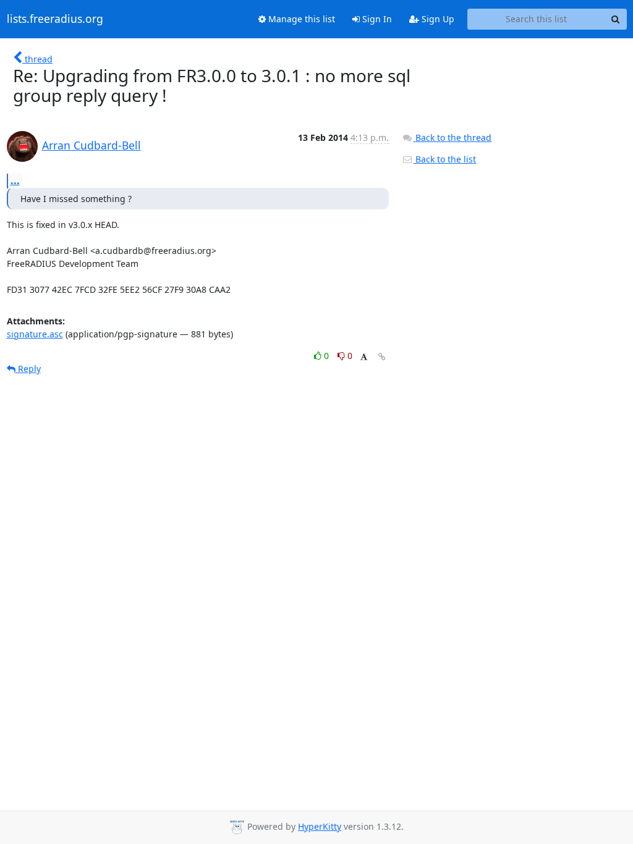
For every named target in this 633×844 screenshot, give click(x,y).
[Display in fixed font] (363, 357)
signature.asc (35, 334)
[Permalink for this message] (382, 356)
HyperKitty (319, 826)
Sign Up (436, 19)
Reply (28, 368)
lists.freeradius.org (55, 19)
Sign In (376, 19)
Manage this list (300, 19)
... (15, 180)
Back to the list (444, 159)
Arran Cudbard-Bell (91, 145)
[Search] (616, 19)
